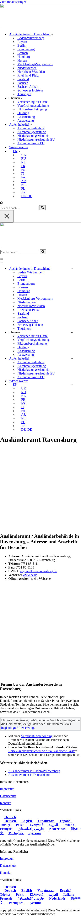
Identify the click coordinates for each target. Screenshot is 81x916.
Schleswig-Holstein (30, 90)
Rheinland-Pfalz (28, 75)
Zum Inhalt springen (13, 2)
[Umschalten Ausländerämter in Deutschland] (72, 269)
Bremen (22, 53)
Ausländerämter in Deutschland (29, 774)
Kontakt (5, 803)
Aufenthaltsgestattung (31, 132)
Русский (34, 833)
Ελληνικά (36, 825)
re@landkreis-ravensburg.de (38, 571)
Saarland (23, 79)
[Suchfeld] (1, 203)
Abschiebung (26, 117)
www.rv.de (30, 575)
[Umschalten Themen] (72, 332)
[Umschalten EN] (72, 385)
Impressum (7, 789)
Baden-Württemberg (30, 38)
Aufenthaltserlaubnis (30, 128)
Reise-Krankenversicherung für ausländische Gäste (41, 751)
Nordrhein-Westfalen (31, 71)
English (27, 821)
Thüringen (24, 94)
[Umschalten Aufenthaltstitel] (72, 358)
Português (16, 833)
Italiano (69, 825)
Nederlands (57, 829)
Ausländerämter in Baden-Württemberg (34, 771)
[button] (52, 34)
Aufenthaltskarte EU (30, 143)
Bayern (22, 41)
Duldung (23, 113)
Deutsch (10, 817)
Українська (46, 821)
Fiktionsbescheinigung (32, 109)
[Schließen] (7, 216)
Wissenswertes (18, 147)
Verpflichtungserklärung (33, 105)
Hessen (22, 60)
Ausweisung (25, 120)
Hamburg (23, 56)
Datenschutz (8, 796)
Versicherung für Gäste (32, 102)
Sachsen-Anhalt (27, 86)
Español (65, 821)
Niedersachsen (27, 68)
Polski (20, 825)
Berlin (21, 45)
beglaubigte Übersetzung (17, 727)
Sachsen (22, 83)
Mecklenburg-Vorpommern (35, 64)
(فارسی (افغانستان (31, 829)
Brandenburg (26, 49)
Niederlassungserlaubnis (33, 135)
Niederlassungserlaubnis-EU (36, 139)
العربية (53, 825)
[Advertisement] (40, 488)
